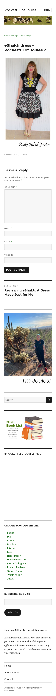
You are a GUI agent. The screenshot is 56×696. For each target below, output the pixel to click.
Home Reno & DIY (16, 559)
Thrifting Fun (14, 575)
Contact (8, 679)
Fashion (11, 544)
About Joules (11, 672)
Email (8, 241)
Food (9, 552)
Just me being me (16, 563)
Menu (47, 10)
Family (11, 540)
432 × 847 (25, 155)
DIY (9, 536)
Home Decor (14, 555)
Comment (10, 187)
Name (8, 228)
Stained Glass (14, 571)
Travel (10, 578)
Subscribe (12, 612)
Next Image (26, 36)
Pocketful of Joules (20, 10)
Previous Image (11, 36)
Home (7, 665)
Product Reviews (16, 567)
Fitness (11, 548)
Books (10, 533)
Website (8, 255)
